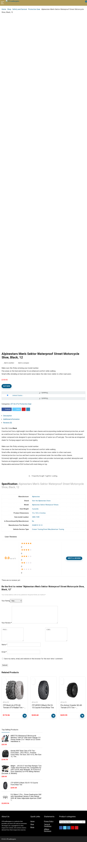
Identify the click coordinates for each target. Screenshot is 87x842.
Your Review (7, 623)
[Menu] (2, 3)
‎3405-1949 (35, 517)
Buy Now (6, 386)
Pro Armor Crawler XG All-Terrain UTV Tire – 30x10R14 (71, 707)
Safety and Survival (19, 9)
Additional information (11, 419)
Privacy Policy (48, 821)
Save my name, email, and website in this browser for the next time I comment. (33, 659)
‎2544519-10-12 (37, 525)
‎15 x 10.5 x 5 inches (39, 513)
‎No (33, 521)
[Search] (75, 3)
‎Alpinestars (36, 497)
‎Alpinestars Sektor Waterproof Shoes (45, 505)
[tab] (44, 415)
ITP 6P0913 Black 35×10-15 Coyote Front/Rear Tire (43, 706)
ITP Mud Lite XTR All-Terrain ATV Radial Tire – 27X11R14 (13, 707)
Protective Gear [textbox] (71, 822)
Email (4, 652)
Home (4, 9)
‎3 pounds (35, 509)
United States (17, 395)
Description (7, 416)
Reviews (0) (7, 423)
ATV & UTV (15, 404)
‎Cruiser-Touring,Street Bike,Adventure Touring (48, 529)
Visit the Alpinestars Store (41, 501)
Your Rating (6, 601)
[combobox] (72, 821)
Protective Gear (34, 9)
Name (4, 645)
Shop (9, 9)
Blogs (32, 827)
